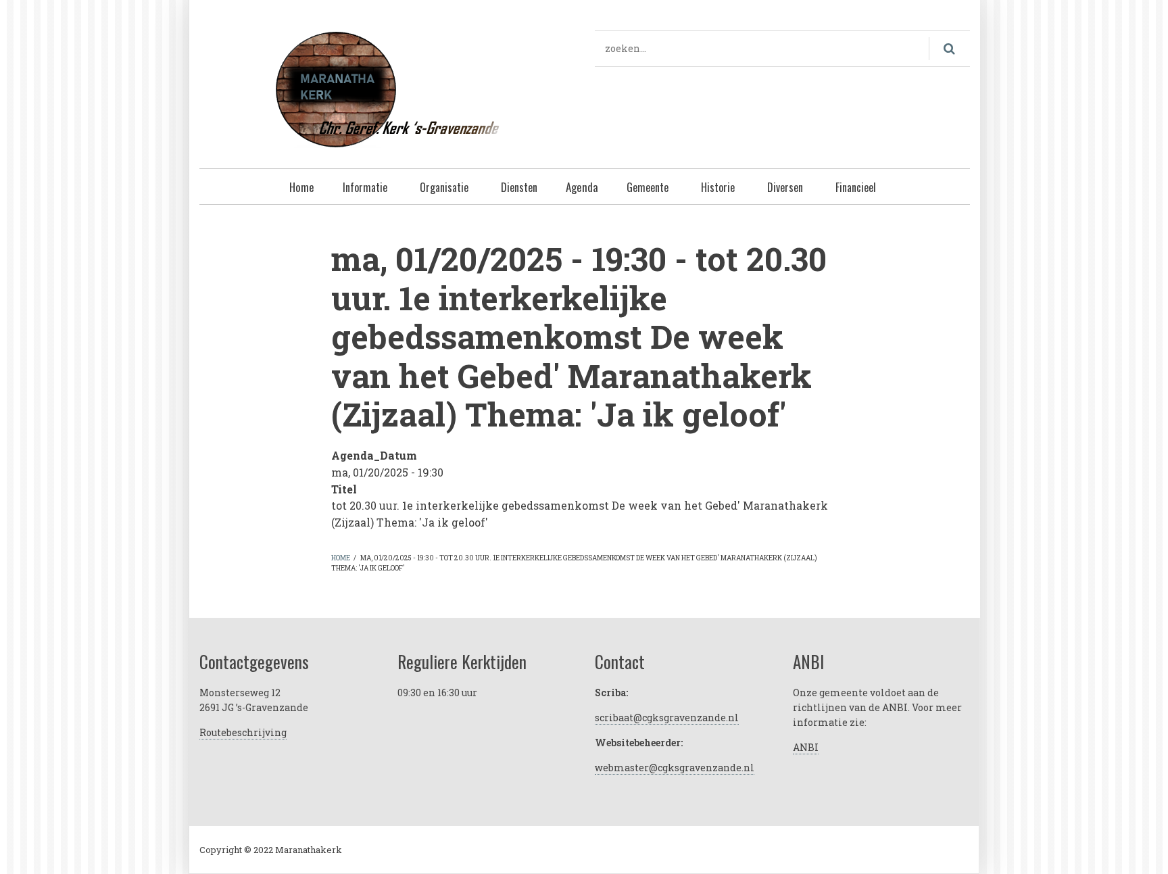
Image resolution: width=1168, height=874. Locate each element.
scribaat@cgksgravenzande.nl (667, 717)
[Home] (387, 87)
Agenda (582, 186)
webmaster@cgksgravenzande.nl (674, 767)
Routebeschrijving (243, 732)
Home (301, 186)
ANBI (806, 747)
